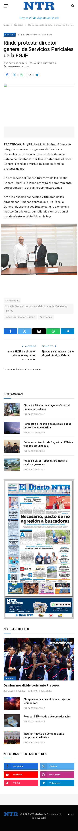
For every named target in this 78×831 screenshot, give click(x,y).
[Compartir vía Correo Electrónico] (29, 75)
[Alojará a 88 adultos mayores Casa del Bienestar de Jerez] (12, 409)
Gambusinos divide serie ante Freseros (32, 685)
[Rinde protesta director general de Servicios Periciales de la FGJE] (39, 86)
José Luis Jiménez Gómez (20, 317)
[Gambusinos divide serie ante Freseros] (39, 659)
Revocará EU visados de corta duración (47, 716)
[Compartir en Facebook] (7, 75)
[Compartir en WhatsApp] (22, 75)
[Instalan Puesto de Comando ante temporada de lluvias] (12, 737)
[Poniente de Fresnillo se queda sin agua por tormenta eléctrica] (12, 428)
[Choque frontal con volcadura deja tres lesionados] (12, 703)
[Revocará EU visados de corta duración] (12, 720)
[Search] (72, 6)
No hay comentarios (44, 63)
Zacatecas (46, 317)
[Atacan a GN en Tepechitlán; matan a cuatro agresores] (12, 465)
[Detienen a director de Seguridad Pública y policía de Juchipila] (12, 446)
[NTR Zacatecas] (39, 6)
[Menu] (6, 6)
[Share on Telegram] (36, 75)
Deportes (10, 678)
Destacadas (12, 300)
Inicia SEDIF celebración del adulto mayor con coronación (21, 355)
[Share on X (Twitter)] (14, 75)
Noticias (9, 35)
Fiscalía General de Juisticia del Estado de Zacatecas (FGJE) (36, 309)
